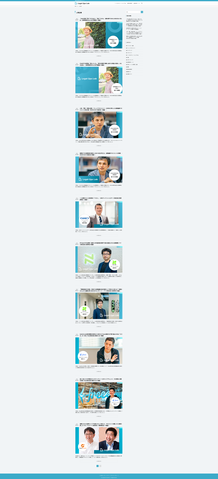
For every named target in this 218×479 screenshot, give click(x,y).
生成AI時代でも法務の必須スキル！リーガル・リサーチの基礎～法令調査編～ (133, 29)
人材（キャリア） (130, 59)
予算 (128, 57)
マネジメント (129, 52)
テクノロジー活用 (130, 45)
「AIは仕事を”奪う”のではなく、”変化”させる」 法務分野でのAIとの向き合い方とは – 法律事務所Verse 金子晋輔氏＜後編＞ (134, 20)
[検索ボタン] (142, 3)
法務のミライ (129, 74)
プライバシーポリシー (114, 475)
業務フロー (129, 71)
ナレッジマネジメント (131, 48)
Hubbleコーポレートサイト (104, 475)
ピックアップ (129, 50)
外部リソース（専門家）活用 (132, 64)
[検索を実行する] (142, 12)
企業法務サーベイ (130, 62)
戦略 (128, 66)
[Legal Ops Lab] (82, 3)
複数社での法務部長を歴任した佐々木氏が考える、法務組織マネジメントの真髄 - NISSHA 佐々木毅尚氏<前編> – (134, 37)
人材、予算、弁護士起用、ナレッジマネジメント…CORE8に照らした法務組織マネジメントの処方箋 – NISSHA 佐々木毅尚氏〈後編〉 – (134, 32)
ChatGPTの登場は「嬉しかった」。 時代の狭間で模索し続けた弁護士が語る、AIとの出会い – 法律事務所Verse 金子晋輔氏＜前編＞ (134, 24)
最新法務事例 (129, 69)
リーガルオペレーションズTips (132, 55)
